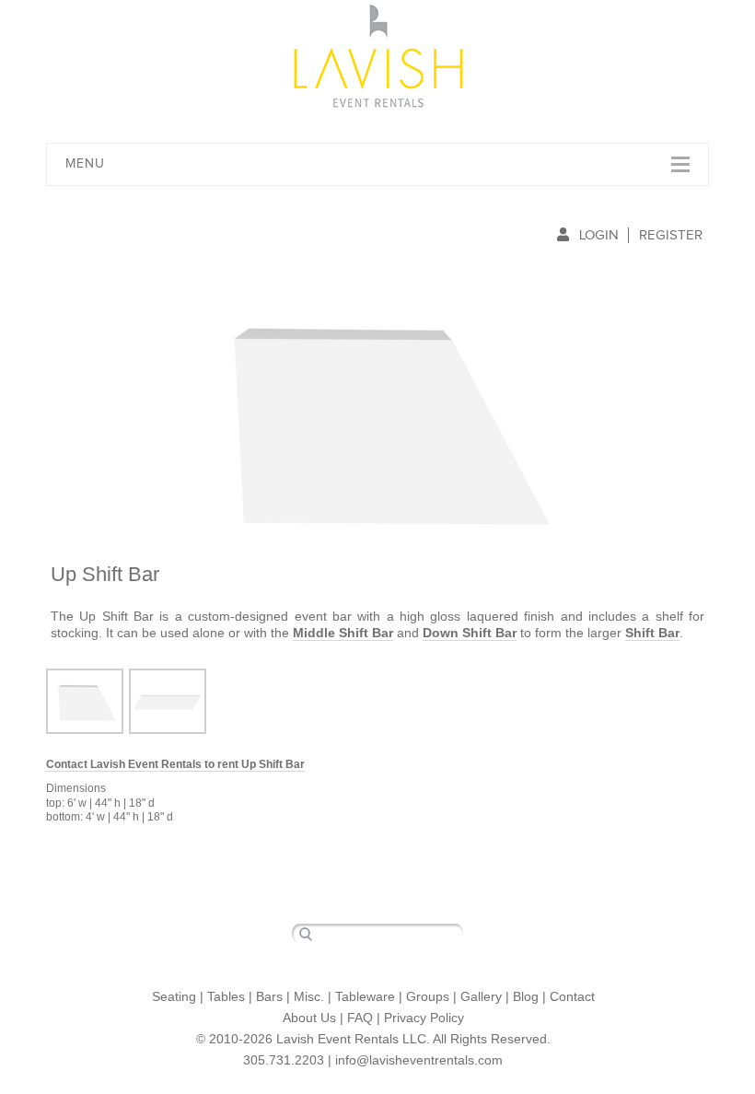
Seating (174, 996)
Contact (572, 996)
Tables (226, 996)
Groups (427, 996)
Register (671, 235)
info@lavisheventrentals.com (419, 1060)
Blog (526, 996)
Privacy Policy (424, 1017)
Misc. (309, 996)
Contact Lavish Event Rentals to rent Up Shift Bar (175, 764)
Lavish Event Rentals (378, 55)
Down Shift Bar (470, 632)
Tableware (365, 996)
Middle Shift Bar (343, 632)
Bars (269, 996)
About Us (309, 1017)
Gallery (481, 996)
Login (599, 235)
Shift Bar (652, 632)
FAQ (360, 1017)
